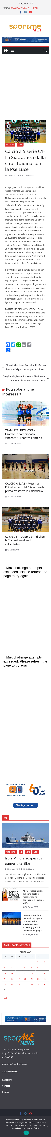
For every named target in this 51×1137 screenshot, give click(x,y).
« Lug (4, 997)
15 (38, 973)
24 (5, 984)
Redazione (7, 1079)
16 (45, 973)
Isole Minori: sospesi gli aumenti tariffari (23, 861)
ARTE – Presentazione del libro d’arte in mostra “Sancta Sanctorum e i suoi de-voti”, (33, 896)
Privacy (5, 1092)
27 (25, 984)
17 (5, 979)
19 (18, 979)
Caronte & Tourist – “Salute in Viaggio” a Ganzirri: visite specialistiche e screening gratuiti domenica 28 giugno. (33, 923)
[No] (47, 1126)
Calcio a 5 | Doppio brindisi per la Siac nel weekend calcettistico (25, 540)
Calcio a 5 (10, 145)
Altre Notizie (11, 852)
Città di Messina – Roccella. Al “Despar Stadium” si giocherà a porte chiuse (26, 367)
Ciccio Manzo (29, 175)
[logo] (19, 1032)
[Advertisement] (25, 81)
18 (12, 979)
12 (18, 973)
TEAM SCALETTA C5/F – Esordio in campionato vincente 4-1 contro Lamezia (23, 434)
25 (12, 984)
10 (5, 973)
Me (21, 852)
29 (38, 984)
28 (32, 984)
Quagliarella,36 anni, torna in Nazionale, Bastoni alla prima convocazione (24, 378)
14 (32, 973)
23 (45, 979)
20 (25, 979)
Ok (26, 1133)
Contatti (6, 1085)
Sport (20, 145)
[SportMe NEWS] (5, 50)
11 (12, 973)
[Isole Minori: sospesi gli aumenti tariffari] (25, 835)
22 (38, 979)
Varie (36, 852)
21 (32, 979)
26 (18, 984)
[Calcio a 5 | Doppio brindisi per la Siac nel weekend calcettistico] (25, 509)
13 (25, 973)
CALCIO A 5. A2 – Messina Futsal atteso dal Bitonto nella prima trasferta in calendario (24, 487)
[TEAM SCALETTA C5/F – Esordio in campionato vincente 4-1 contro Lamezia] (25, 403)
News (28, 852)
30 (45, 984)
